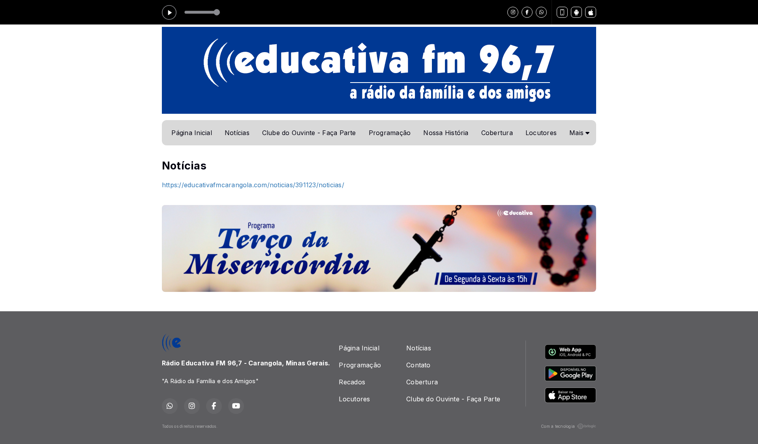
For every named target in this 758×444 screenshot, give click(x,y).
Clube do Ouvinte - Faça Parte (309, 133)
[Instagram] (512, 12)
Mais (577, 133)
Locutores (541, 133)
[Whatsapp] (541, 12)
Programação (390, 133)
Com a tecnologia (558, 426)
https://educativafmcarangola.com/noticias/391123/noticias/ (253, 185)
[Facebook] (527, 12)
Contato (418, 365)
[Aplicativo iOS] (590, 12)
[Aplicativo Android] (576, 12)
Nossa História (445, 133)
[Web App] (562, 12)
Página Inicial (191, 133)
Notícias (237, 133)
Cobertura (497, 133)
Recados (352, 382)
